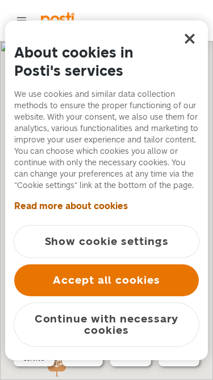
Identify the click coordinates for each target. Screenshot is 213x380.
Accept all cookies (106, 280)
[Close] (189, 38)
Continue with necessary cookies (107, 324)
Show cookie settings (107, 241)
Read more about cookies (71, 206)
